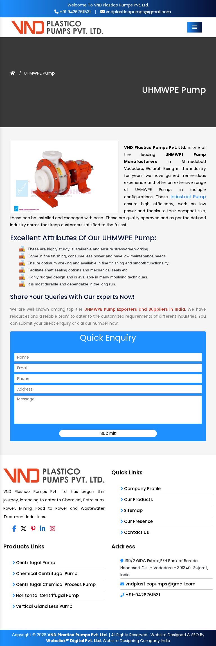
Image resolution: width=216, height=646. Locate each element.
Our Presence (138, 521)
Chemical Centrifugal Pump (46, 573)
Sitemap (133, 510)
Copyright (21, 635)
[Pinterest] (33, 528)
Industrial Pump (188, 196)
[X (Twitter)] (23, 528)
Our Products (138, 499)
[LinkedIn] (42, 528)
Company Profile (142, 489)
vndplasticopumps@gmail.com (138, 12)
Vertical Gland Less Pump (43, 606)
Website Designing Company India (136, 640)
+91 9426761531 (74, 12)
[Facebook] (14, 528)
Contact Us (136, 532)
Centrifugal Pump (35, 563)
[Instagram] (52, 528)
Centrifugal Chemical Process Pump (55, 584)
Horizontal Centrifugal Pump (47, 595)
